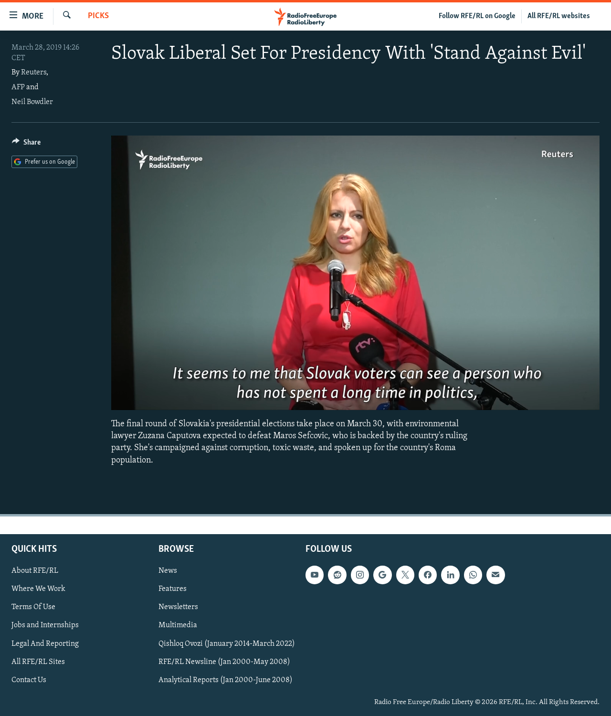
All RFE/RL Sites (38, 661)
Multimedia (177, 625)
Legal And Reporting (45, 643)
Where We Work (38, 589)
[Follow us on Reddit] (337, 575)
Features (172, 589)
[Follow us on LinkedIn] (450, 575)
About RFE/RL (34, 571)
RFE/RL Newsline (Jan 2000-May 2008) (224, 661)
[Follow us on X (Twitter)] (405, 575)
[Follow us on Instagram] (360, 575)
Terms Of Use (33, 607)
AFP (18, 87)
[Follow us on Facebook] (428, 575)
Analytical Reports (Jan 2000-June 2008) (225, 680)
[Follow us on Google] (382, 575)
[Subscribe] (495, 575)
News (167, 571)
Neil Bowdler (32, 102)
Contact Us (28, 680)
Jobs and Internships (45, 625)
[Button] (26, 145)
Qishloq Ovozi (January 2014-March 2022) (226, 643)
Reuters (33, 72)
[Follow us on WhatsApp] (473, 575)
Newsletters (178, 607)
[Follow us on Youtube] (315, 575)
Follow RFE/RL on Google (477, 16)
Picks (98, 16)
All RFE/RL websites (558, 16)
